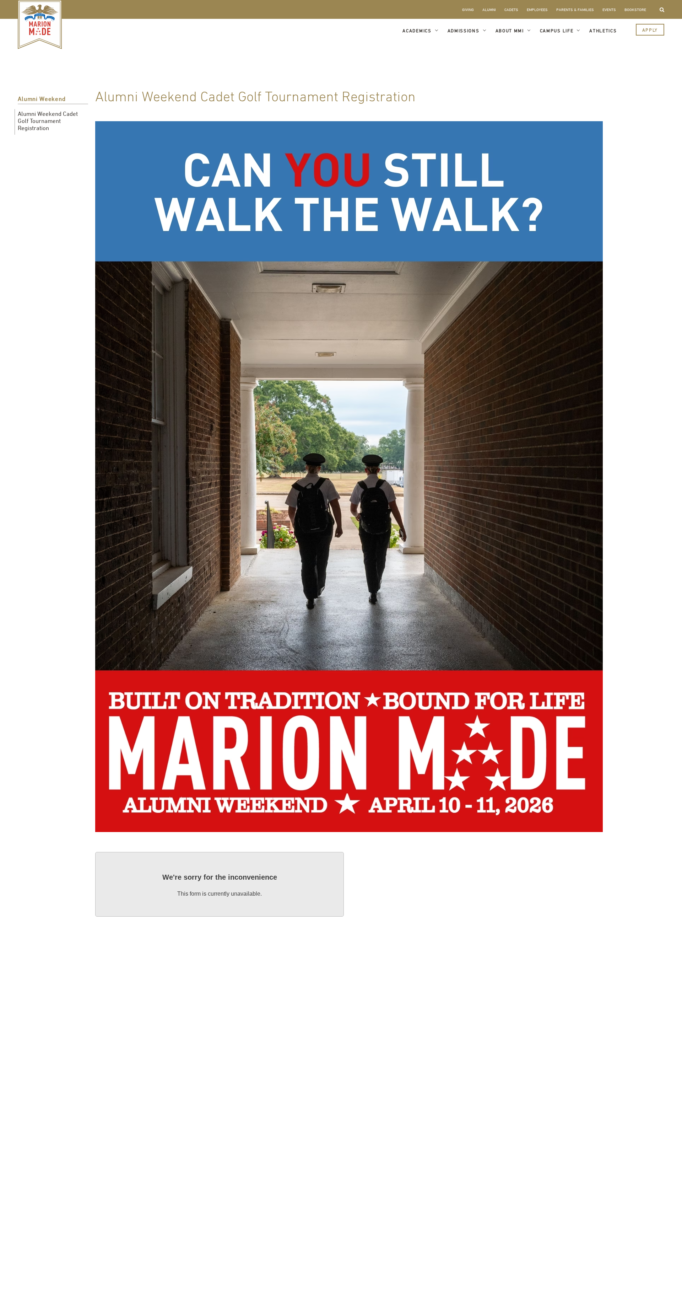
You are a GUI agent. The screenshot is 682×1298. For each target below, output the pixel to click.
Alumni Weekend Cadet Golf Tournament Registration (48, 121)
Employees (537, 9)
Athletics (603, 30)
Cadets (511, 9)
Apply (650, 30)
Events (609, 9)
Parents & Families (575, 9)
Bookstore (635, 9)
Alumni (489, 9)
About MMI (510, 30)
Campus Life (557, 30)
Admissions (464, 30)
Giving (468, 9)
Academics (416, 30)
